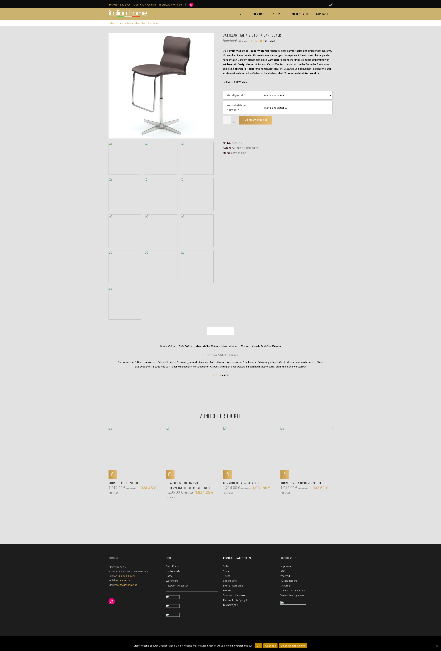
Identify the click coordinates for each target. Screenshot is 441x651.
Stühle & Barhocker (247, 148)
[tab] (220, 330)
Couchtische (230, 580)
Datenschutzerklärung (292, 590)
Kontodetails (173, 571)
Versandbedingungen (292, 595)
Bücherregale (230, 605)
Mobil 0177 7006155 (145, 4)
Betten (227, 590)
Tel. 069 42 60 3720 (120, 4)
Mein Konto (172, 566)
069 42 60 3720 (126, 576)
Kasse (169, 576)
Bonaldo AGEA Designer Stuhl (301, 483)
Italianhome (115, 23)
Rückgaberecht (288, 580)
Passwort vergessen (177, 585)
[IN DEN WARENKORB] (113, 474)
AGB (282, 571)
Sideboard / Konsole (234, 595)
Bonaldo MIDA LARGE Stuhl (241, 483)
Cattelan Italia (238, 153)
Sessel (226, 571)
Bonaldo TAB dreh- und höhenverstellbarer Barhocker (188, 485)
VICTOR (216, 375)
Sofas (226, 566)
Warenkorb (172, 580)
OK (258, 645)
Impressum (286, 566)
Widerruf (285, 576)
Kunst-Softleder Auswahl (237, 107)
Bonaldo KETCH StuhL (124, 483)
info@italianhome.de (125, 585)
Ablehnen (270, 645)
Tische (226, 576)
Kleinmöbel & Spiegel (235, 600)
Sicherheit (285, 585)
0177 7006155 (123, 580)
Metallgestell (236, 95)
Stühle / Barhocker (233, 585)
